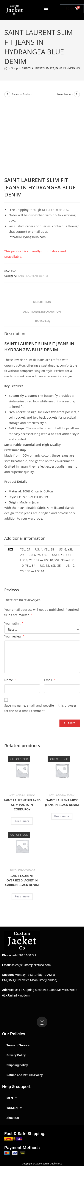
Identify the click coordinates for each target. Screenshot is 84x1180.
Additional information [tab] (42, 311)
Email (49, 680)
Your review (14, 636)
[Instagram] (42, 1022)
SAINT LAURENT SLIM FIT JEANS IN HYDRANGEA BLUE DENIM (39, 347)
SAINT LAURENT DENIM (33, 276)
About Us (12, 1118)
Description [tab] (42, 302)
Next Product (65, 94)
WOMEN (12, 1108)
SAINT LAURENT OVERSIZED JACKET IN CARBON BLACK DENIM (22, 880)
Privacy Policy (16, 1055)
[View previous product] (7, 94)
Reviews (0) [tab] (42, 321)
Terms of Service (18, 1045)
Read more (22, 821)
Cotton (48, 491)
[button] (46, 7)
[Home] (5, 68)
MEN (9, 1098)
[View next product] (77, 94)
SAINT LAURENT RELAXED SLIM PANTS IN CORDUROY (21, 804)
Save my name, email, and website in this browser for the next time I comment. (40, 708)
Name (10, 680)
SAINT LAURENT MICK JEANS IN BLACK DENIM (62, 802)
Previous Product (21, 94)
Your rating (13, 623)
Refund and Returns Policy (24, 1075)
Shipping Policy (17, 1065)
